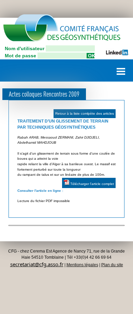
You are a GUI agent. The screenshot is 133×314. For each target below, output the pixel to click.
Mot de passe (20, 55)
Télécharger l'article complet (91, 184)
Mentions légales (82, 264)
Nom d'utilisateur (24, 48)
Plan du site (112, 264)
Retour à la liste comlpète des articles (84, 113)
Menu (121, 68)
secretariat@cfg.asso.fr (36, 264)
